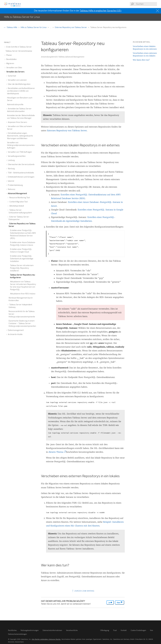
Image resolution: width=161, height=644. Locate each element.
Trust (115, 630)
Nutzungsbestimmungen (30, 630)
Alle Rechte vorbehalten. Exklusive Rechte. (46, 639)
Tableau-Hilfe (12, 27)
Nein (119, 603)
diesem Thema (57, 452)
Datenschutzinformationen (52, 630)
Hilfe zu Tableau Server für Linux (34, 27)
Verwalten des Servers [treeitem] (15, 72)
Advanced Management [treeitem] (17, 193)
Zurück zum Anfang (84, 591)
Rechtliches (12, 630)
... (51, 27)
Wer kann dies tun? (141, 60)
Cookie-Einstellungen (138, 630)
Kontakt (124, 630)
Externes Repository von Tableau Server (71, 27)
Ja (109, 603)
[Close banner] (157, 10)
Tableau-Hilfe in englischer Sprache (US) (100, 10)
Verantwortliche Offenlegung (87, 630)
